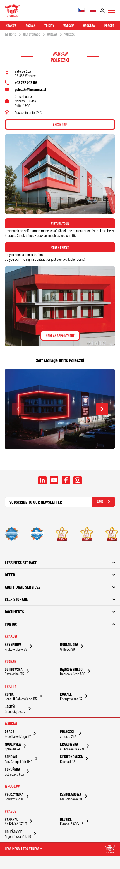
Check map (60, 124)
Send (100, 501)
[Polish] (93, 10)
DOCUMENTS (14, 611)
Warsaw (68, 25)
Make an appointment (60, 336)
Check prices (60, 247)
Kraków (11, 25)
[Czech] (81, 10)
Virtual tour (60, 223)
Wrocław (89, 25)
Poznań (30, 25)
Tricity (49, 25)
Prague (109, 25)
